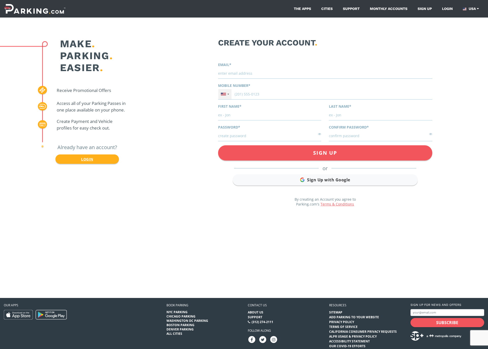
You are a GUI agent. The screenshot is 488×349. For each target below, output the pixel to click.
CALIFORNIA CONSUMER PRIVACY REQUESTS (363, 331)
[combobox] (225, 94)
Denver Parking (180, 329)
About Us (255, 312)
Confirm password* (349, 127)
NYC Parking (177, 312)
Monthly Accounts (388, 9)
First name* (229, 106)
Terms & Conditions (337, 204)
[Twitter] (263, 339)
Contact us (257, 305)
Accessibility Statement (349, 341)
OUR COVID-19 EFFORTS (347, 346)
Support (351, 9)
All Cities (174, 333)
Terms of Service (343, 327)
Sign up (425, 9)
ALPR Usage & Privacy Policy (353, 336)
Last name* (340, 106)
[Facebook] (252, 339)
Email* (224, 64)
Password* (229, 127)
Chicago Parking (180, 316)
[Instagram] (274, 339)
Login (447, 9)
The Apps (302, 9)
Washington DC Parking (187, 321)
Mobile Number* (234, 85)
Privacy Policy (341, 322)
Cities (327, 9)
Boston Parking (180, 325)
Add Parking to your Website (354, 317)
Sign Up (325, 152)
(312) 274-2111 (262, 322)
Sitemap (335, 312)
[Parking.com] (34, 8)
